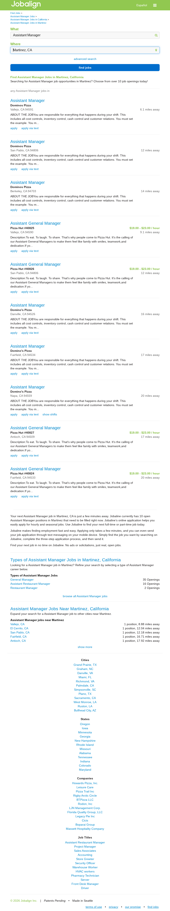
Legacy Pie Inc (85, 816)
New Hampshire (85, 740)
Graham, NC (85, 669)
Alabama (85, 753)
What (14, 29)
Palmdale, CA (85, 685)
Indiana (85, 761)
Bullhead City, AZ (85, 710)
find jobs (85, 67)
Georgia (85, 736)
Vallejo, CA (17, 624)
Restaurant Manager (24, 588)
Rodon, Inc (85, 803)
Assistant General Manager (35, 223)
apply (13, 128)
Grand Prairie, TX (85, 664)
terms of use (94, 907)
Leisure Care (85, 787)
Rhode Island (85, 744)
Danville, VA (85, 673)
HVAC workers (85, 871)
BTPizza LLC (85, 799)
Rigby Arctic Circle (85, 795)
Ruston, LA (85, 706)
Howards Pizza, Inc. (85, 783)
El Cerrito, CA (19, 628)
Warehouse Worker (85, 867)
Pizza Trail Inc (85, 791)
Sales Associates (85, 850)
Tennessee (85, 757)
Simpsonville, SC (85, 689)
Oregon (85, 724)
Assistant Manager (27, 100)
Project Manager (85, 846)
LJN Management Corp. (85, 808)
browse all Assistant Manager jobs (85, 596)
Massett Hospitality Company (85, 828)
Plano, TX (85, 693)
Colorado (85, 765)
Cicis (85, 820)
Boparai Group (85, 824)
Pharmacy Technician (85, 875)
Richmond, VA (85, 681)
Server (85, 879)
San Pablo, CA (19, 632)
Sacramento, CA (85, 698)
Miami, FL (85, 677)
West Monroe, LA (85, 702)
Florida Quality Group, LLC (85, 812)
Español (141, 5)
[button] (155, 5)
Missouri (85, 749)
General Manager (22, 579)
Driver (85, 888)
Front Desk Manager (85, 884)
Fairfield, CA (18, 636)
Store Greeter (85, 859)
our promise (133, 907)
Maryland (85, 769)
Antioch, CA (18, 640)
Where (15, 44)
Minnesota (85, 732)
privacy (113, 907)
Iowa (85, 728)
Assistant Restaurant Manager (30, 583)
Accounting (85, 854)
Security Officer (85, 863)
